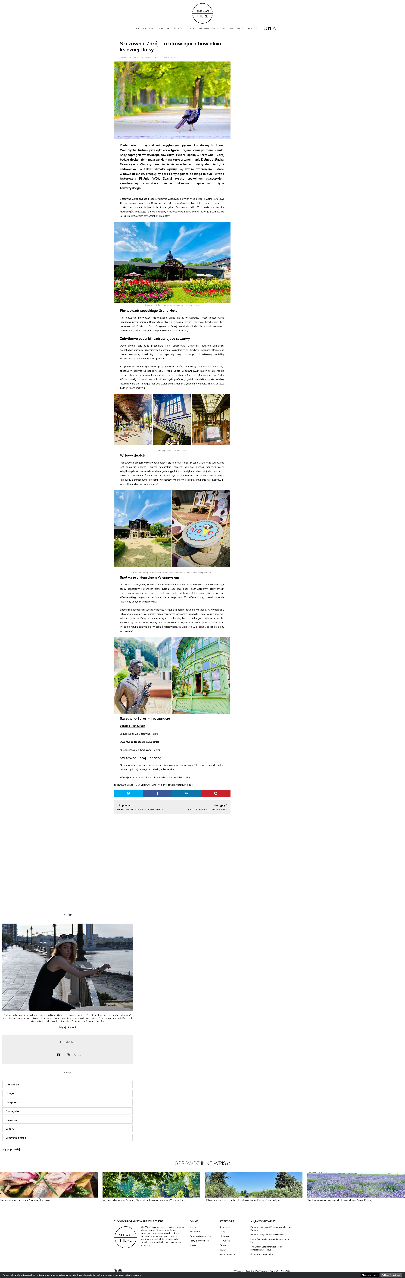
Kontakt (193, 1245)
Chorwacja (12, 1084)
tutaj (187, 777)
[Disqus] (172, 861)
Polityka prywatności (199, 1240)
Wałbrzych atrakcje (166, 784)
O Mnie (193, 1227)
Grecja (10, 1093)
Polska (77, 1055)
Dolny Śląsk (124, 784)
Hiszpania (12, 1102)
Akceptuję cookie (370, 1275)
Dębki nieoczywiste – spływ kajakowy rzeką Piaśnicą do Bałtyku (242, 1199)
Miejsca (136, 57)
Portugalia (12, 1111)
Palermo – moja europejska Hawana (267, 1234)
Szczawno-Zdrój (150, 57)
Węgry (10, 1128)
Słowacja (11, 1119)
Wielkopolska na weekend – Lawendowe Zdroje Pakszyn (340, 1199)
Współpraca (195, 1231)
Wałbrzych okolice (184, 784)
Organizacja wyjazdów (200, 1236)
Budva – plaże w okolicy (261, 1254)
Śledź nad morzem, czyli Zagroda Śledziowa (25, 1199)
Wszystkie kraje (16, 1137)
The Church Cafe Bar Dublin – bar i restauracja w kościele (266, 1248)
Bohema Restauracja (132, 726)
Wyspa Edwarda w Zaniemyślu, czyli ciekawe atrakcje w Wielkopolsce (144, 1199)
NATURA (135, 784)
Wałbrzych (125, 57)
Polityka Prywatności (391, 1275)
